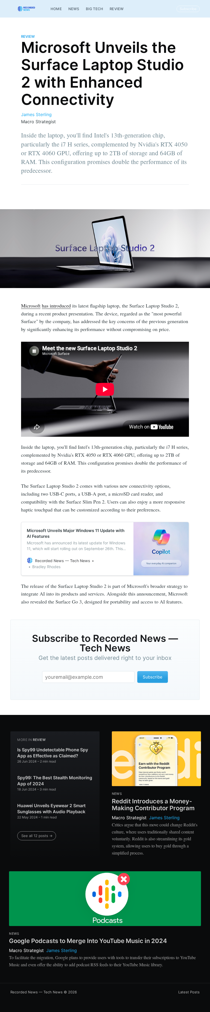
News (73, 9)
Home (56, 9)
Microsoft (30, 305)
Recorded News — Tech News (36, 992)
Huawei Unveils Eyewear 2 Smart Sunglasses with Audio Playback (51, 808)
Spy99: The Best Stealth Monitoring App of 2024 (54, 780)
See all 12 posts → (36, 835)
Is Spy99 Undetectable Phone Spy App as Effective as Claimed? (52, 752)
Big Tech (94, 9)
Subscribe (188, 9)
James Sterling (36, 114)
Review (117, 9)
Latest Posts (189, 992)
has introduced (56, 305)
